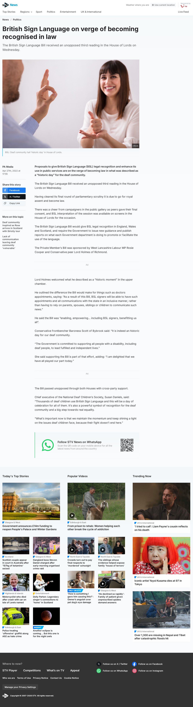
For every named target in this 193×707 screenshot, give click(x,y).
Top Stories (8, 11)
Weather (130, 5)
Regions (25, 11)
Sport (39, 11)
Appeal (74, 670)
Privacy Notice (40, 678)
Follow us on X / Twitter (115, 664)
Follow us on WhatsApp (115, 670)
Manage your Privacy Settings (20, 687)
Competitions (32, 670)
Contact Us (56, 678)
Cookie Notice (71, 678)
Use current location (165, 5)
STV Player (9, 670)
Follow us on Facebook (150, 664)
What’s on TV (55, 670)
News (5, 19)
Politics (51, 11)
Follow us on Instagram (151, 670)
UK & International (91, 11)
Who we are (8, 678)
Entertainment (68, 11)
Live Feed (183, 11)
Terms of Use (24, 678)
